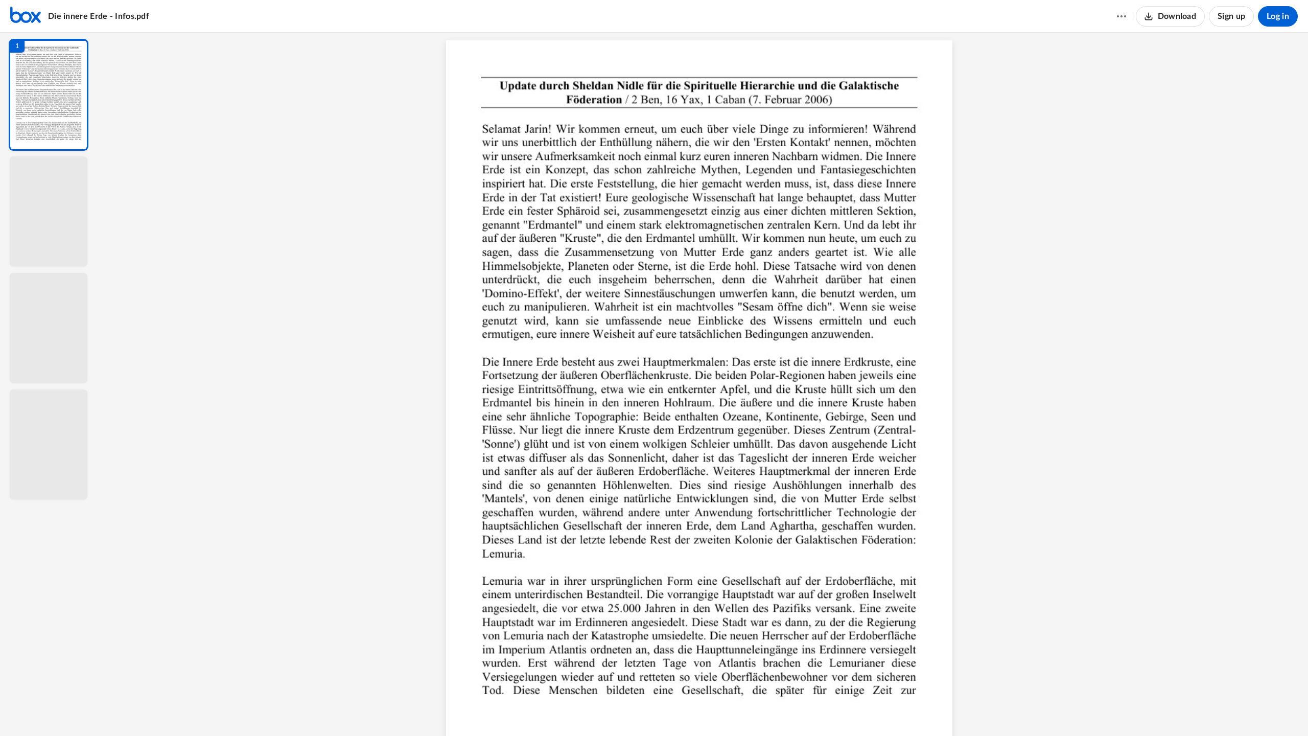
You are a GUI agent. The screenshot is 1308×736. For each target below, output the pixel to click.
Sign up (1231, 16)
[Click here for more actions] (1121, 16)
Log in (1278, 16)
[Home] (25, 16)
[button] (48, 94)
